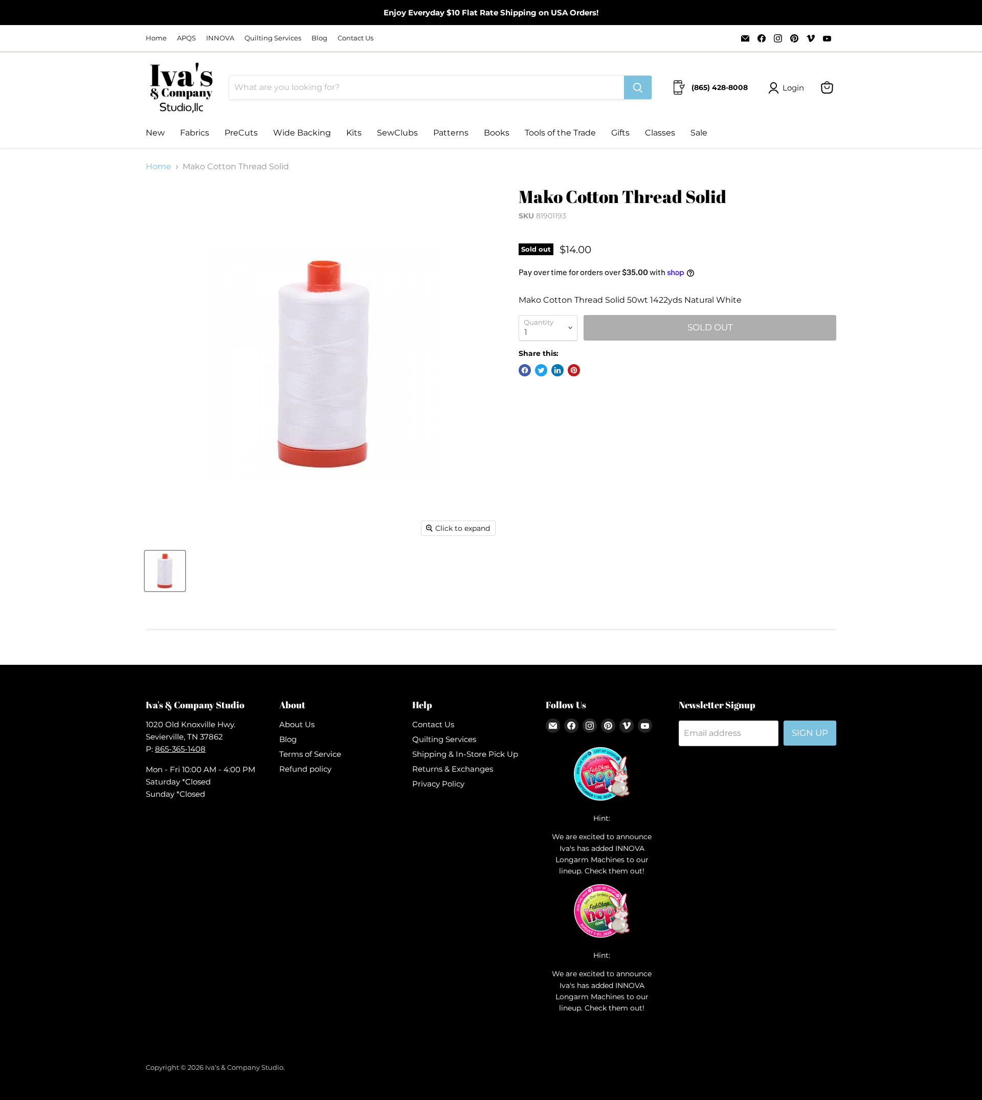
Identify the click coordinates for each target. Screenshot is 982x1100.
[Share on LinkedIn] (557, 370)
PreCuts (241, 133)
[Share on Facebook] (525, 370)
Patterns (450, 133)
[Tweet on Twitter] (541, 370)
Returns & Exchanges (452, 769)
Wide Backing (302, 133)
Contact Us (355, 38)
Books (496, 133)
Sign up (810, 733)
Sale (698, 133)
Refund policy (305, 769)
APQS (186, 38)
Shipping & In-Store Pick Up (465, 754)
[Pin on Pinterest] (574, 370)
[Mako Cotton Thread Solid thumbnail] (165, 571)
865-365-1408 (180, 749)
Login (793, 88)
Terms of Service (310, 754)
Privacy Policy (438, 784)
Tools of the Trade (560, 133)
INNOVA (220, 38)
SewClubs (397, 133)
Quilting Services (272, 38)
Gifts (620, 133)
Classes (660, 133)
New (155, 133)
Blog (319, 38)
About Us (297, 724)
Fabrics (194, 133)
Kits (354, 133)
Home (156, 38)
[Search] (638, 87)
